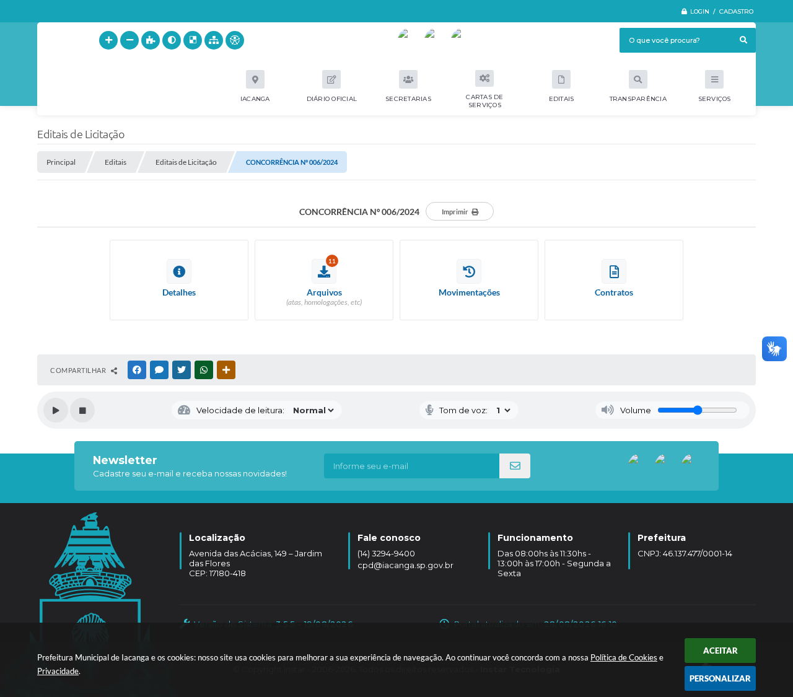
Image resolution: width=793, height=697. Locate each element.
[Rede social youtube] (410, 40)
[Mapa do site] (213, 40)
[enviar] (514, 466)
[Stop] (82, 410)
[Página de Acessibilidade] (235, 40)
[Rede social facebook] (436, 40)
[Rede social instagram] (463, 40)
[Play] (55, 410)
